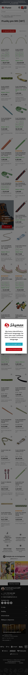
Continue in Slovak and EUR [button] (14, 349)
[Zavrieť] (24, 320)
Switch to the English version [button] (14, 344)
